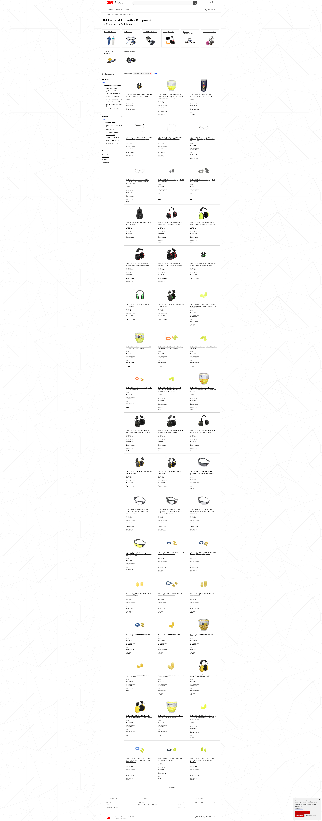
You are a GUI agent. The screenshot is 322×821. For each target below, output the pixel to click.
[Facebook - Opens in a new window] (208, 802)
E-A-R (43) (105, 154)
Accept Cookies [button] (299, 815)
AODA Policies (181, 807)
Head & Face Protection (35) (113, 93)
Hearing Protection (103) (112, 96)
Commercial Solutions (141, 73)
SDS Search (141, 802)
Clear (155, 73)
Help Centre (181, 802)
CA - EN (209, 2)
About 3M (108, 802)
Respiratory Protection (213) (113, 102)
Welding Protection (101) (112, 108)
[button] (310, 815)
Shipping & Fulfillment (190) (113, 140)
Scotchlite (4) (105, 159)
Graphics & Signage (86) (112, 137)
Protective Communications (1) (114, 99)
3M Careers (109, 804)
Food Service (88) (110, 135)
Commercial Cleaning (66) (112, 132)
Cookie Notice (299, 808)
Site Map (180, 804)
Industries (119, 9)
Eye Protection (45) (111, 91)
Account (211, 10)
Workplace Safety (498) (112, 143)
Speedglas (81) (106, 162)
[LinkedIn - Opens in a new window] (196, 802)
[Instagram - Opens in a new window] (214, 802)
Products (110, 9)
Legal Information (116, 816)
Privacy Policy (124, 816)
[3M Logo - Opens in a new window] (116, 3)
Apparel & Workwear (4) (112, 88)
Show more (172, 787)
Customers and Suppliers (112, 807)
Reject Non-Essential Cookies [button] (302, 812)
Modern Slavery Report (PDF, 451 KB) (147, 805)
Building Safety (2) (110, 129)
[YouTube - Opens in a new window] (202, 802)
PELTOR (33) (105, 157)
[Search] (195, 3)
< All (103, 82)
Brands (127, 9)
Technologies (109, 810)
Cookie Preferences (132, 816)
